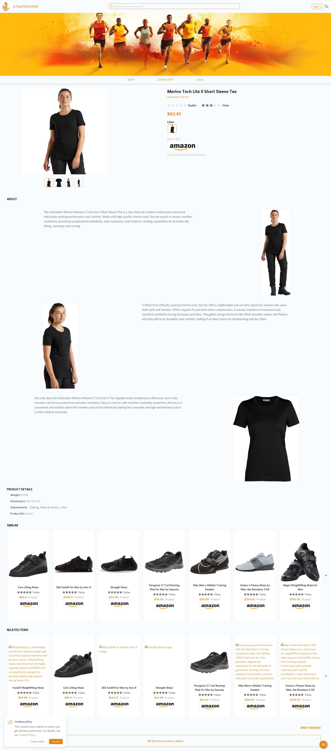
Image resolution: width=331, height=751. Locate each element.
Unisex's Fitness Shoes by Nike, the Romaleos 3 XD (255, 587)
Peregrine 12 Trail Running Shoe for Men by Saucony (164, 587)
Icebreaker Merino (177, 97)
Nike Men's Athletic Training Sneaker (209, 587)
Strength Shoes (118, 587)
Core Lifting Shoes (28, 587)
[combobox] (174, 6)
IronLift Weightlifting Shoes (28, 688)
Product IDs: (22, 513)
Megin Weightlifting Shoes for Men (300, 587)
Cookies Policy (27, 735)
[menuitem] (317, 6)
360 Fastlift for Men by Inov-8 (73, 587)
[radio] (169, 105)
